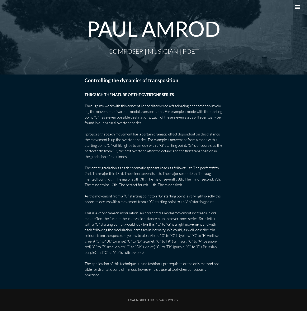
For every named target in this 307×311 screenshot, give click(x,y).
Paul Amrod (153, 28)
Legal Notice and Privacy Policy (152, 300)
